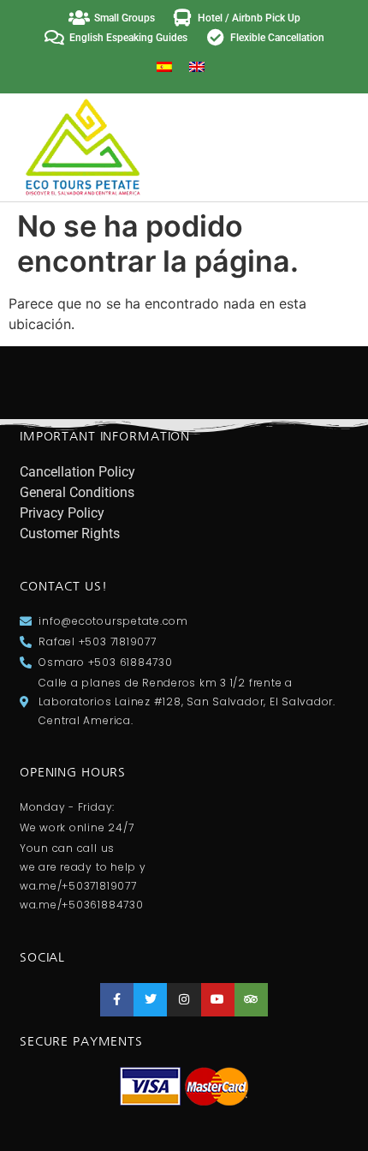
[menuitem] (164, 66)
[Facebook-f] (117, 999)
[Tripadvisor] (251, 999)
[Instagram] (183, 999)
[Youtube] (217, 999)
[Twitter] (150, 999)
